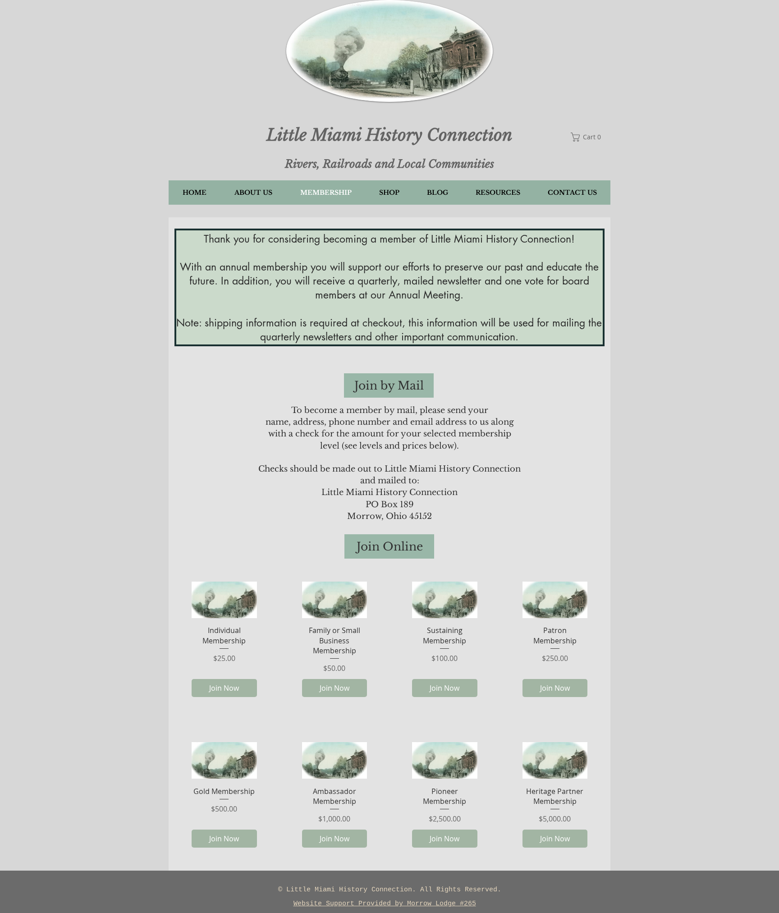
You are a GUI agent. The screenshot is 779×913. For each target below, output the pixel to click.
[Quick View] (224, 600)
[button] (590, 109)
